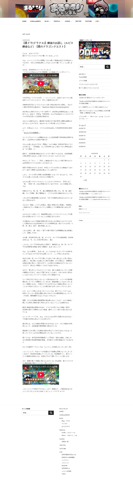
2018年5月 (82, 143)
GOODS (67, 21)
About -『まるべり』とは (69, 435)
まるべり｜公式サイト (65, 8)
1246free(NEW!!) (35, 21)
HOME (24, 21)
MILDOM (64, 465)
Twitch (64, 474)
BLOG (47, 21)
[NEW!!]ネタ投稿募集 (68, 457)
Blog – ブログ (66, 421)
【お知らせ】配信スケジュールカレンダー (92, 97)
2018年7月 (82, 135)
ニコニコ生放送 (66, 471)
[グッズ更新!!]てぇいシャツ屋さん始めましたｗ (93, 107)
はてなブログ (66, 426)
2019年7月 (82, 128)
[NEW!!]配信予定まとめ (69, 454)
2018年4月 (82, 146)
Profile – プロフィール (68, 432)
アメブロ (64, 423)
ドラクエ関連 (83, 80)
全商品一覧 (65, 441)
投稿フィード (83, 209)
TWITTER (78, 21)
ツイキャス (65, 460)
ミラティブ (65, 463)
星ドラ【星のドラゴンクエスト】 (89, 88)
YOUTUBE (88, 21)
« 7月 (85, 180)
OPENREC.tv (66, 468)
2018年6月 (82, 139)
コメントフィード (84, 212)
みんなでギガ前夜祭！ (32, 133)
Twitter (81, 220)
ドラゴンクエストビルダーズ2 (88, 84)
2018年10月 (82, 132)
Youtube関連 (83, 77)
